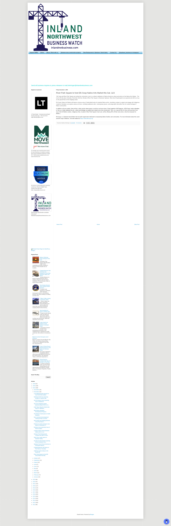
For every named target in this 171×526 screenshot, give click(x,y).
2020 (34, 485)
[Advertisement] (84, 69)
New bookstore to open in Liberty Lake (45, 311)
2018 (34, 490)
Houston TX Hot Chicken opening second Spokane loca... (42, 441)
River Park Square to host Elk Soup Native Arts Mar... (41, 455)
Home (42, 52)
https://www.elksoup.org (87, 118)
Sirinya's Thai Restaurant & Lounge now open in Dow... (41, 434)
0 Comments (79, 122)
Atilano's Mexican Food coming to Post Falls (45, 259)
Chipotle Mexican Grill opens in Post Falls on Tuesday (41, 448)
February (36, 475)
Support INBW (34, 52)
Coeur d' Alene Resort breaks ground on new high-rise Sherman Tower (45, 348)
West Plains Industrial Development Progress (40, 411)
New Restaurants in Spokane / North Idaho (95, 52)
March (35, 472)
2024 (34, 387)
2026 (34, 383)
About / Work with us (52, 52)
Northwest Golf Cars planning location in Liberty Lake (41, 397)
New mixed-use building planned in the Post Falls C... (42, 421)
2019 (34, 488)
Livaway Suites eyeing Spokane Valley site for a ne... (41, 431)
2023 (34, 479)
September (37, 460)
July (35, 464)
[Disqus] (98, 151)
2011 (34, 504)
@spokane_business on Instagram (129, 52)
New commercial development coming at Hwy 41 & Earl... (41, 418)
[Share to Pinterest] (94, 123)
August (36, 462)
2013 (34, 500)
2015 (34, 496)
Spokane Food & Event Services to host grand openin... (42, 445)
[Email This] (87, 123)
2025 (34, 385)
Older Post (136, 224)
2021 (34, 483)
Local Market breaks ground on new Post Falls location (41, 394)
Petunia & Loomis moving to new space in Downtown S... (42, 424)
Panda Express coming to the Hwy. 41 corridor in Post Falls (45, 361)
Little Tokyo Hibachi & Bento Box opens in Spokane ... (42, 407)
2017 (34, 492)
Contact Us (113, 52)
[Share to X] (90, 123)
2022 (34, 481)
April (35, 470)
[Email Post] (84, 122)
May (35, 468)
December (36, 389)
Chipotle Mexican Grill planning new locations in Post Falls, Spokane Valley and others (45, 273)
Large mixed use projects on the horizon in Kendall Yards (44, 324)
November (36, 391)
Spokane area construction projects (71, 52)
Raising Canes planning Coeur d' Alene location (42, 428)
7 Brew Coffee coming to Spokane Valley (45, 299)
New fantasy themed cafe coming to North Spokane (45, 286)
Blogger (92, 514)
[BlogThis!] (89, 123)
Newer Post (59, 224)
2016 (34, 494)
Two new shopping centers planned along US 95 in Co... (41, 404)
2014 (34, 498)
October (36, 458)
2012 (34, 502)
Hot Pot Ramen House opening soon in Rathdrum (41, 401)
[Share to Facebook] (92, 123)
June (35, 466)
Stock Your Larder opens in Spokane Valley (40, 438)
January (36, 477)
